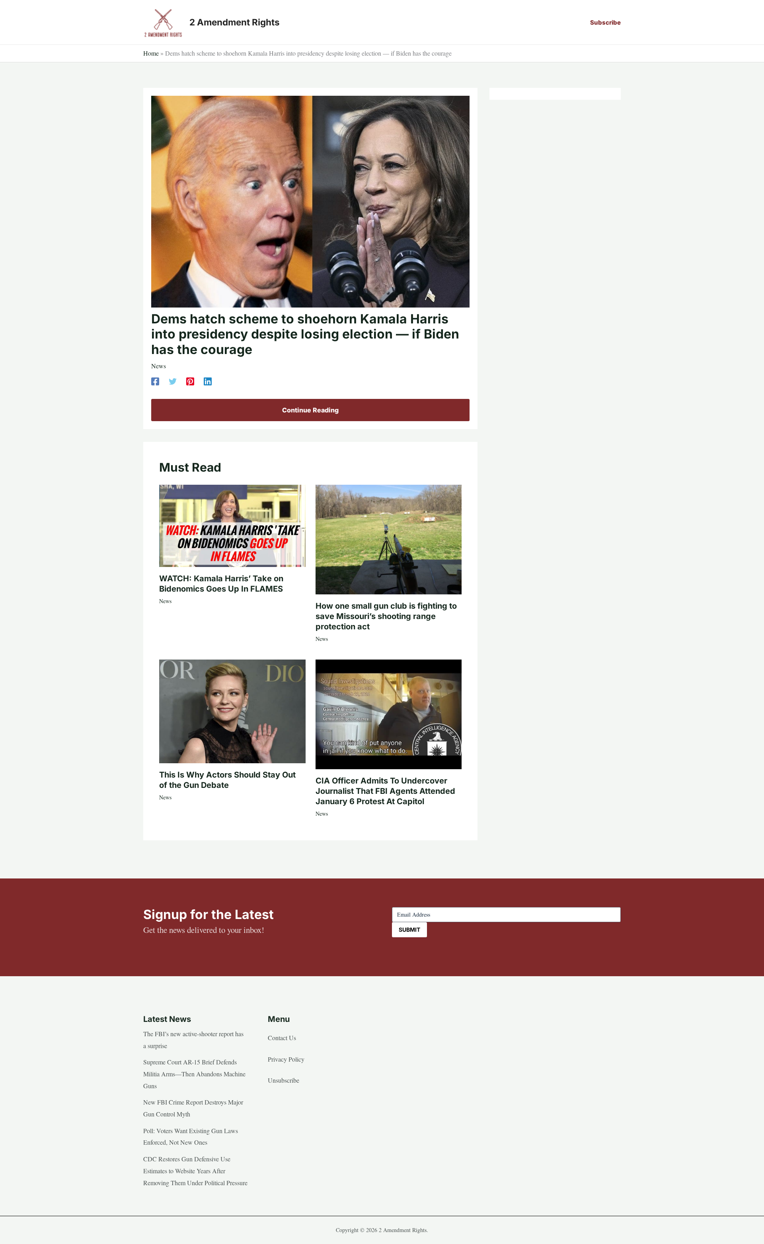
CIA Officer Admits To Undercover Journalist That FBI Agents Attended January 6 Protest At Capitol (385, 791)
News (158, 366)
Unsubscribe (283, 1080)
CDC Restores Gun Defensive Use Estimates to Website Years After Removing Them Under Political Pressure (195, 1170)
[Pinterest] (190, 380)
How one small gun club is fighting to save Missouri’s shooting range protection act (386, 616)
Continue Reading (310, 410)
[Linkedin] (208, 380)
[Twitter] (173, 380)
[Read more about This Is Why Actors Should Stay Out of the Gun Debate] (232, 710)
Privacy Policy (286, 1059)
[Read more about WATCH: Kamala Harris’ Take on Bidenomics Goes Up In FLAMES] (232, 524)
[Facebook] (155, 380)
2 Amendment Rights (234, 22)
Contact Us (282, 1037)
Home (151, 53)
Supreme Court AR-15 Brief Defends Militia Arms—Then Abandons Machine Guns (194, 1073)
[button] (605, 22)
